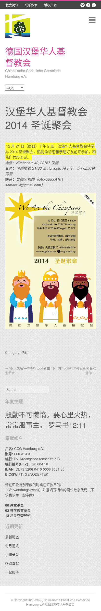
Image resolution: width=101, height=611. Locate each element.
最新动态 (12, 536)
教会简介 (12, 4)
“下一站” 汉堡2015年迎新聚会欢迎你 (73, 370)
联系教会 (31, 4)
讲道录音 (12, 554)
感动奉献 (12, 563)
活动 (24, 352)
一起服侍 (12, 572)
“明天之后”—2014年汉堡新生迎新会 (27, 370)
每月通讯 (12, 545)
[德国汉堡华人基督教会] (17, 26)
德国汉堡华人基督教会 (35, 56)
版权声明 (50, 4)
